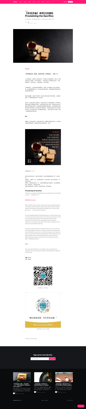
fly (28, 22)
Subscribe (70, 1)
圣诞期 (29, 1)
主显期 (34, 1)
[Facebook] (64, 1)
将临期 (25, 1)
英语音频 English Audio (30, 200)
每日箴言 (46, 400)
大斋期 (38, 1)
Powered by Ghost (70, 400)
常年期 (47, 1)
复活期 (43, 1)
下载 (28, 68)
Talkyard (35, 338)
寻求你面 (42, 400)
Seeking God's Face (16, 400)
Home (20, 1)
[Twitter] (66, 1)
